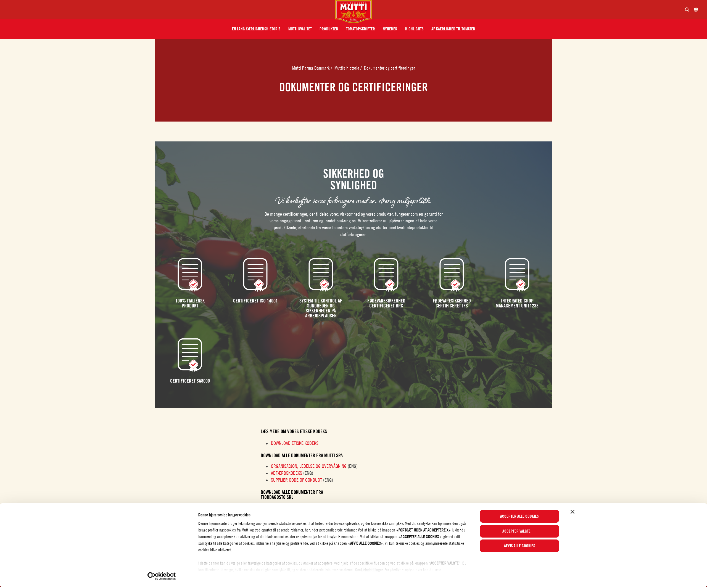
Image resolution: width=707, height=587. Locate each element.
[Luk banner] (572, 512)
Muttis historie (347, 68)
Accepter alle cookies (519, 516)
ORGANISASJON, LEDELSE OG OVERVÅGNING (309, 466)
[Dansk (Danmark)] (696, 9)
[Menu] (170, 9)
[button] (256, 29)
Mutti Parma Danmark (311, 68)
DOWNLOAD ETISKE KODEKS (294, 443)
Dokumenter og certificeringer (389, 68)
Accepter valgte (516, 531)
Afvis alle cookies (519, 545)
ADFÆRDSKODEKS (286, 473)
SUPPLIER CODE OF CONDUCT (296, 480)
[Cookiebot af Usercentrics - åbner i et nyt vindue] (162, 576)
